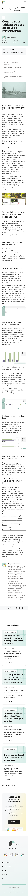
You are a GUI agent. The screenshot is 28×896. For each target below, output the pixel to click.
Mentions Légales (8, 893)
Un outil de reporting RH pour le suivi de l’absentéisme (13, 71)
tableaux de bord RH (12, 176)
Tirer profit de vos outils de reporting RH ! (13, 77)
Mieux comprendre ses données (12, 67)
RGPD (22, 893)
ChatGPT (7, 52)
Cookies (17, 893)
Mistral (21, 52)
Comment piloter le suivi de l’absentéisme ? (11, 63)
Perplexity (14, 52)
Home (4, 9)
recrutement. (6, 137)
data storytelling (11, 157)
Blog (9, 9)
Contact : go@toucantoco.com (14, 890)
